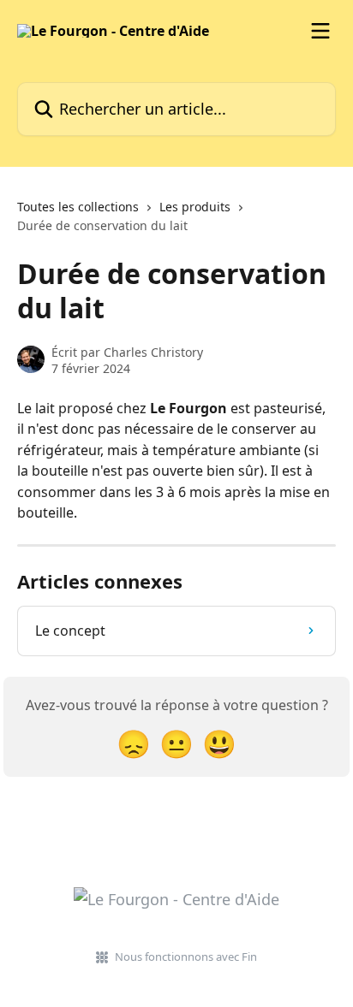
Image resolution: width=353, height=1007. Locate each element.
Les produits (194, 206)
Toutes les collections (78, 206)
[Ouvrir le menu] (320, 31)
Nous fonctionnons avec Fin (186, 956)
